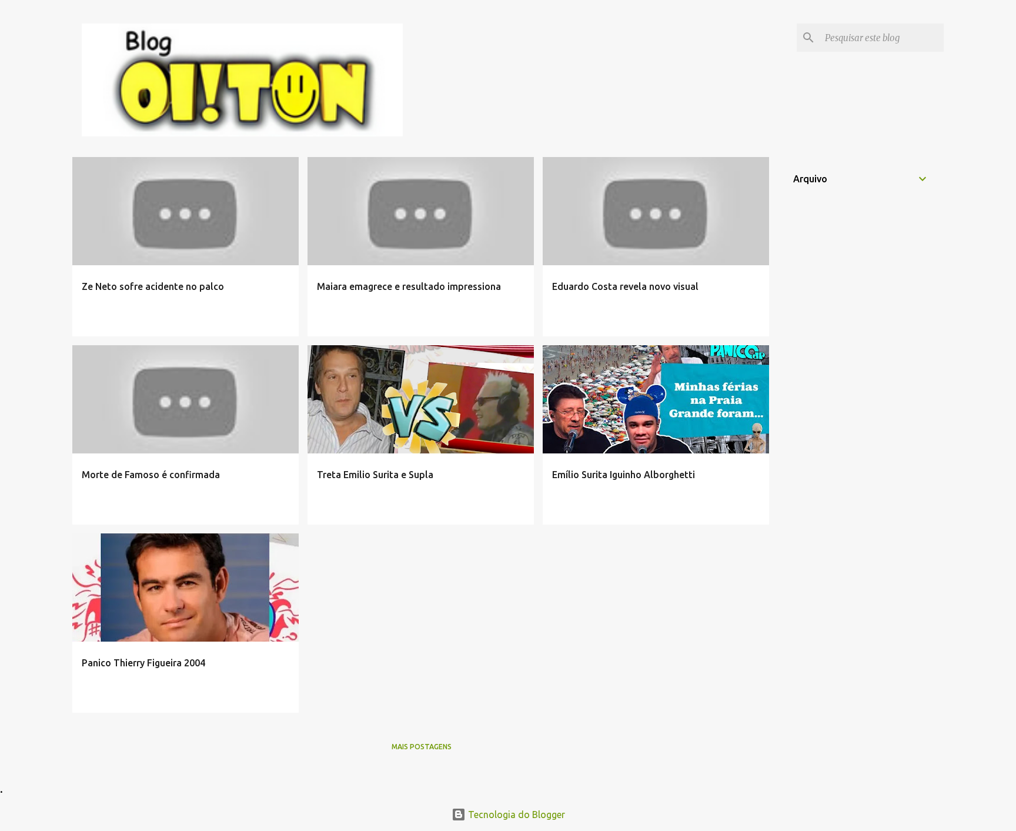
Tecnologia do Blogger (515, 814)
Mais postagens (422, 746)
